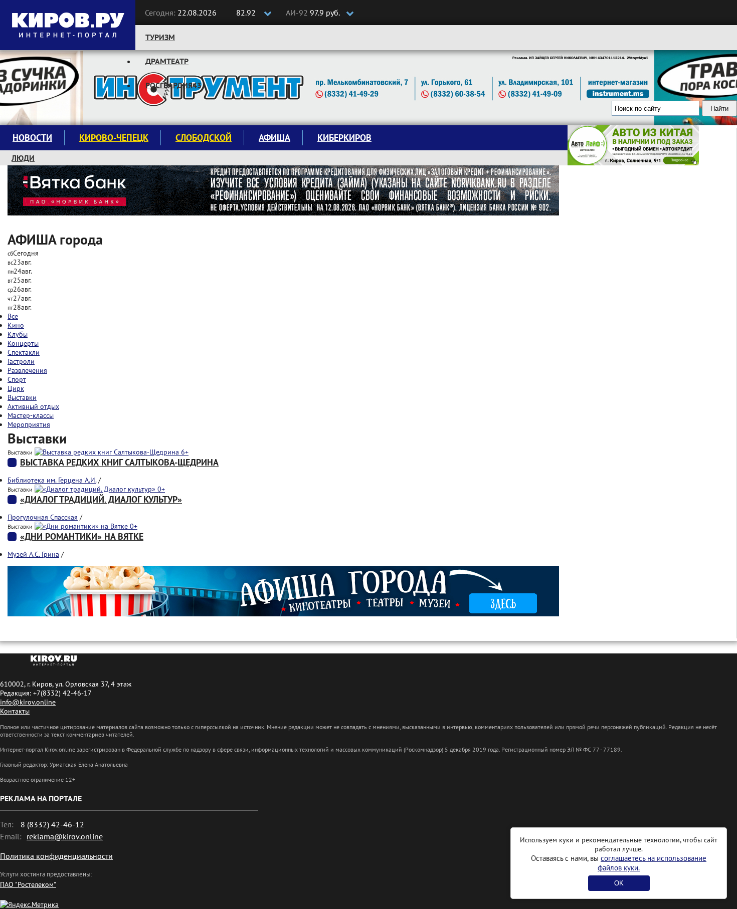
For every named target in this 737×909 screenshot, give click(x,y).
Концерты (23, 343)
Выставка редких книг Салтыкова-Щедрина (119, 462)
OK (619, 883)
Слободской (203, 137)
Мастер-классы (31, 415)
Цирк (16, 388)
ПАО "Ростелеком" (28, 884)
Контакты (15, 711)
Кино (16, 325)
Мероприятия (29, 424)
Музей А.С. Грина (33, 554)
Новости (32, 137)
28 (20, 307)
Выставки (22, 397)
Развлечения (27, 370)
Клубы (18, 334)
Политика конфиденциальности (56, 856)
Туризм (160, 37)
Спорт (17, 379)
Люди (23, 158)
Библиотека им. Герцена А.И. (52, 480)
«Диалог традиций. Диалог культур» (101, 499)
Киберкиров (344, 137)
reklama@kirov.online (65, 836)
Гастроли (21, 361)
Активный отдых (33, 406)
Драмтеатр (167, 61)
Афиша (274, 137)
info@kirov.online (28, 702)
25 (20, 280)
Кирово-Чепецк (113, 137)
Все (13, 316)
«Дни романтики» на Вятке (81, 536)
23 (20, 262)
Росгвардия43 (173, 85)
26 (20, 289)
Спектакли (24, 352)
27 (20, 298)
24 (20, 271)
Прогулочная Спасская (43, 517)
